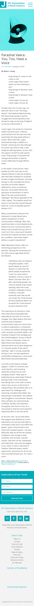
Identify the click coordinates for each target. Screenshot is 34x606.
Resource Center (17, 560)
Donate (17, 549)
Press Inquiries (17, 547)
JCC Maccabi (17, 563)
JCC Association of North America (15, 4)
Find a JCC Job (17, 544)
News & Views (17, 552)
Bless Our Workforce (8, 464)
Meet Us (17, 539)
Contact (17, 541)
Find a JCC (17, 555)
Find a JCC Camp (17, 557)
